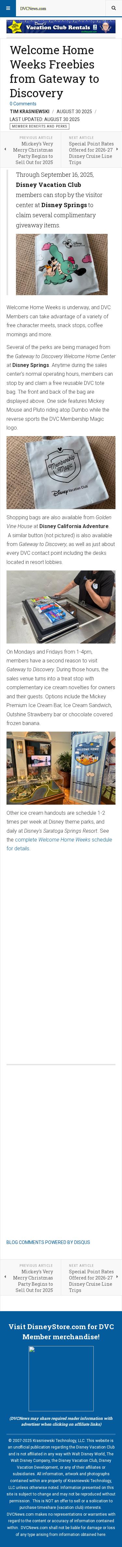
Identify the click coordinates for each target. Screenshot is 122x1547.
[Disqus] (61, 964)
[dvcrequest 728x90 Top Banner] (61, 26)
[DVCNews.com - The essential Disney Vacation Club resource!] (33, 8)
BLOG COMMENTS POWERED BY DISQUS (48, 1242)
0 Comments (23, 103)
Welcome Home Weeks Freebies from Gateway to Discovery (54, 71)
